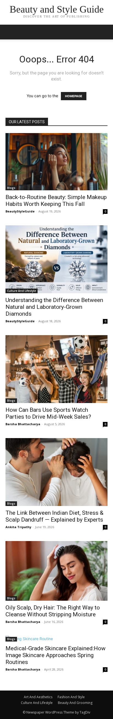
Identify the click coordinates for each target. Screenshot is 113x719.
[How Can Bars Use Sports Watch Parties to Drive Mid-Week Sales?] (56, 369)
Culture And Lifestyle (21, 291)
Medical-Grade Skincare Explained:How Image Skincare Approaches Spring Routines (55, 655)
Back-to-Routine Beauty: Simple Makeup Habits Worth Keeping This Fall (56, 200)
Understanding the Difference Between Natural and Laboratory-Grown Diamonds (54, 307)
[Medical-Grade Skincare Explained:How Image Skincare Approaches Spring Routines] (56, 639)
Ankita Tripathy (18, 527)
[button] (105, 32)
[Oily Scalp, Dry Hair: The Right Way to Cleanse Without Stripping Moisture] (56, 571)
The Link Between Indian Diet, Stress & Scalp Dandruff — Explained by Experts (54, 516)
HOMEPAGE (73, 96)
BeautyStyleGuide (20, 211)
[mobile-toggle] (9, 32)
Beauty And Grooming (75, 702)
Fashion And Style (71, 697)
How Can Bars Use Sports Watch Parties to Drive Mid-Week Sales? (48, 413)
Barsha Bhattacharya (22, 424)
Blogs (11, 188)
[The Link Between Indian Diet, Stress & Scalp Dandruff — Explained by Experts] (56, 472)
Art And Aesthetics (38, 697)
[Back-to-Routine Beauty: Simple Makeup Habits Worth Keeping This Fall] (56, 161)
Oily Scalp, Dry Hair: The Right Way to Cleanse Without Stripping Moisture (52, 611)
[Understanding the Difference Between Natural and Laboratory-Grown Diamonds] (56, 259)
